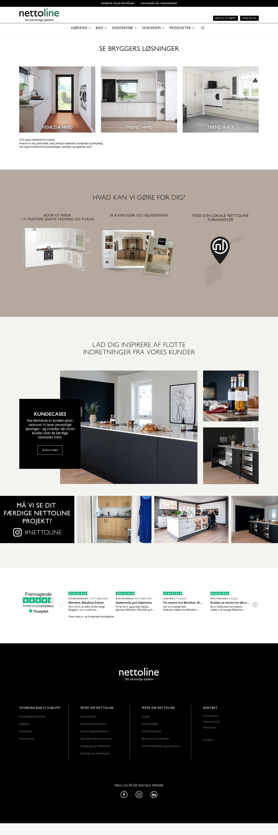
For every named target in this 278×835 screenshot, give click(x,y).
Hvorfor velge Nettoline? (94, 731)
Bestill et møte (225, 18)
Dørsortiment (26, 738)
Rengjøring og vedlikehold (95, 746)
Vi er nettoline (88, 716)
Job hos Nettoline (151, 731)
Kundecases (25, 731)
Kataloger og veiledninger (159, 3)
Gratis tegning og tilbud (32, 716)
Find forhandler (150, 724)
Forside (146, 716)
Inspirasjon (24, 724)
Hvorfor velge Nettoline (117, 3)
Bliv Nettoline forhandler (155, 738)
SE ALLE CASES (50, 450)
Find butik (249, 18)
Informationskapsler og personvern (161, 746)
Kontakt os (209, 740)
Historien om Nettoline (93, 724)
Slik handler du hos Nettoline (96, 738)
